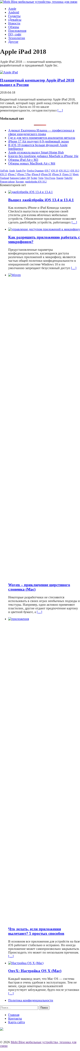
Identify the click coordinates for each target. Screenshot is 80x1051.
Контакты (15, 1018)
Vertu (40, 178)
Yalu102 (68, 178)
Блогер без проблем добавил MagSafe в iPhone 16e (43, 156)
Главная (13, 1015)
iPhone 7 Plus (24, 174)
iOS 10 (54, 170)
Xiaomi (59, 178)
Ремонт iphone (7, 181)
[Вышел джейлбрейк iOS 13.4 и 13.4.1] (30, 192)
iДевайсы (14, 19)
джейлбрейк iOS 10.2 (36, 181)
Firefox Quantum (35, 170)
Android (13, 12)
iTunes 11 (67, 174)
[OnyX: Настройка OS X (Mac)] (25, 963)
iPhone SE (46, 174)
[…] (60, 110)
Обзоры (13, 27)
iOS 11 (3, 174)
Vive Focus (49, 178)
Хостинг (20, 181)
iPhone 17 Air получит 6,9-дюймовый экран (38, 141)
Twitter (34, 178)
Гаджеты (14, 16)
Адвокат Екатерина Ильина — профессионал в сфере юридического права (41, 132)
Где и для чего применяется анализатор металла (41, 137)
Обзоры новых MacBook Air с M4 (31, 163)
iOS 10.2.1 (64, 170)
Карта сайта (16, 1022)
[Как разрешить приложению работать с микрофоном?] (44, 229)
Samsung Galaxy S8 (20, 178)
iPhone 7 (12, 174)
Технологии (16, 38)
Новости (14, 23)
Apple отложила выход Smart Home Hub (36, 152)
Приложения (17, 30)
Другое (13, 41)
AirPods (4, 170)
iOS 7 (47, 170)
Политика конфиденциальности (30, 1000)
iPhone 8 (36, 174)
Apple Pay (21, 170)
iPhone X (56, 174)
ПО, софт (14, 34)
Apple (12, 8)
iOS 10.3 (74, 170)
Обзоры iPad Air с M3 (23, 159)
